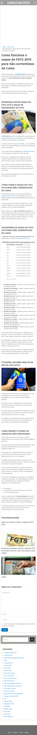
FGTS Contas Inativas (10, 678)
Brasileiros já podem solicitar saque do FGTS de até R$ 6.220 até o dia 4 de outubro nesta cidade (18, 550)
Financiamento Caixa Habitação (13, 693)
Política (27, 732)
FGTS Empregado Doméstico (12, 683)
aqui (9, 488)
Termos (21, 732)
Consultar (18, 2)
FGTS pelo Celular (9, 691)
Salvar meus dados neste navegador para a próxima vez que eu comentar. (18, 625)
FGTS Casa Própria (9, 673)
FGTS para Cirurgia (9, 688)
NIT (5, 699)
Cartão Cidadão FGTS (10, 653)
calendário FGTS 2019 (22, 238)
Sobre (9, 732)
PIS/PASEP (7, 706)
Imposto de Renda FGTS (11, 696)
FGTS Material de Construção (12, 686)
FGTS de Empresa (9, 681)
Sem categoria (8, 716)
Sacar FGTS (10, 47)
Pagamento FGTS (9, 704)
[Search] (32, 639)
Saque (3, 577)
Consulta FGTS (8, 663)
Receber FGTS (8, 709)
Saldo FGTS (7, 714)
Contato (15, 732)
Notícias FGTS (8, 701)
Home (4, 47)
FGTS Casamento (9, 676)
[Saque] (18, 566)
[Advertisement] (18, 26)
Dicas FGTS (7, 668)
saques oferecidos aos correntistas (11, 138)
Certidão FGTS (8, 655)
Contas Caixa (8, 665)
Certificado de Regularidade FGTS (14, 658)
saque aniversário (29, 151)
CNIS (5, 660)
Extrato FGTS (8, 670)
